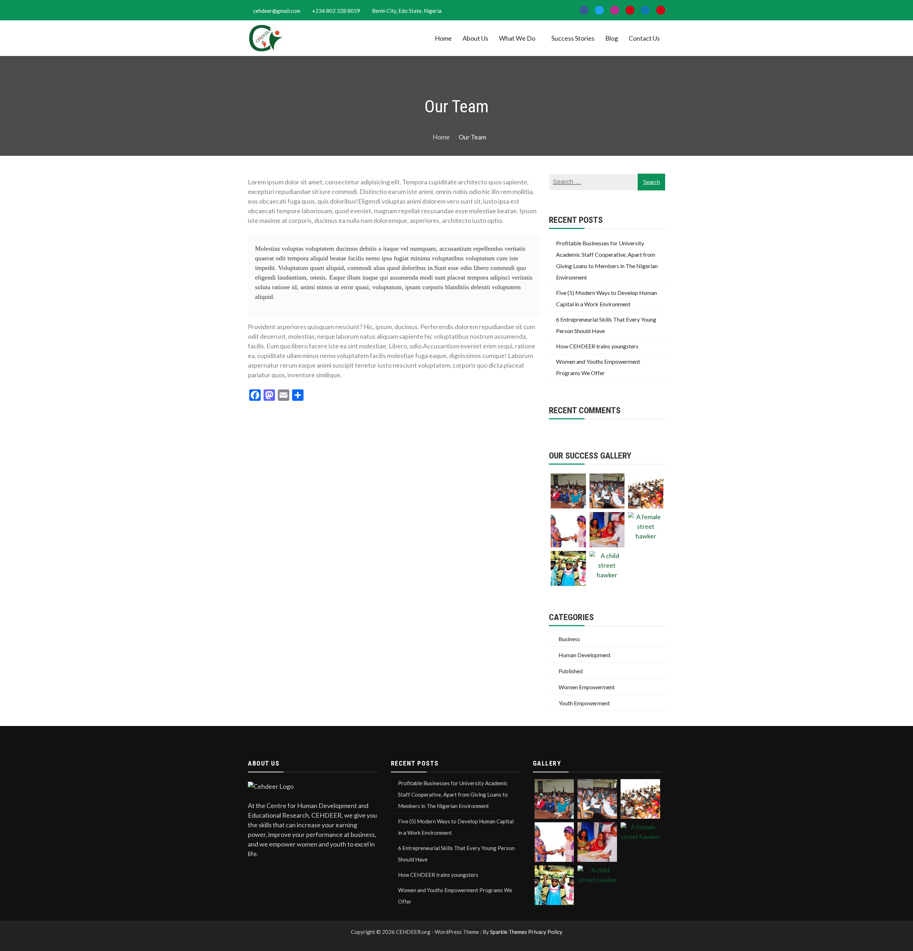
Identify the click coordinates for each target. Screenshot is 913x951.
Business (569, 638)
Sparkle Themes (508, 932)
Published (570, 671)
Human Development (584, 654)
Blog (611, 38)
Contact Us (644, 38)
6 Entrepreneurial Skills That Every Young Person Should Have (606, 325)
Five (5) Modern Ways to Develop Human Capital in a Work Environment (606, 298)
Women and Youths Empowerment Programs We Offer (598, 367)
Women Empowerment (586, 687)
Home (443, 38)
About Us (475, 38)
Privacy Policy (545, 932)
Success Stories (573, 38)
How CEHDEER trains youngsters (597, 346)
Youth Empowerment (584, 703)
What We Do (517, 38)
